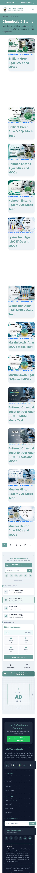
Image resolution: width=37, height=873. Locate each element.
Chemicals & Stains (27, 54)
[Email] (30, 575)
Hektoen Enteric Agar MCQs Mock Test (20, 205)
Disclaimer (8, 786)
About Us (8, 778)
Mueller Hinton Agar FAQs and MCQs (18, 530)
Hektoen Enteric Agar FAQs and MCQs (19, 168)
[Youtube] (25, 575)
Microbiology (13, 54)
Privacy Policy (9, 790)
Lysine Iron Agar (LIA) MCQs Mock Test (20, 310)
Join (31, 823)
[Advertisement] (21, 89)
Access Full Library (17, 657)
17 (25, 545)
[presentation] (21, 45)
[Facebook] (6, 575)
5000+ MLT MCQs (11, 800)
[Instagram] (16, 575)
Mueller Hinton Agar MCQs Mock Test (20, 494)
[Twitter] (11, 575)
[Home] (3, 16)
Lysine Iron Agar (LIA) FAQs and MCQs (19, 241)
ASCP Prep (8, 804)
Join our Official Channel (19, 739)
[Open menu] (33, 9)
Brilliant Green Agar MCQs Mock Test (20, 131)
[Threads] (21, 575)
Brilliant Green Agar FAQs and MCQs (18, 63)
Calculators (10, 2)
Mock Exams (9, 808)
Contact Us (8, 782)
